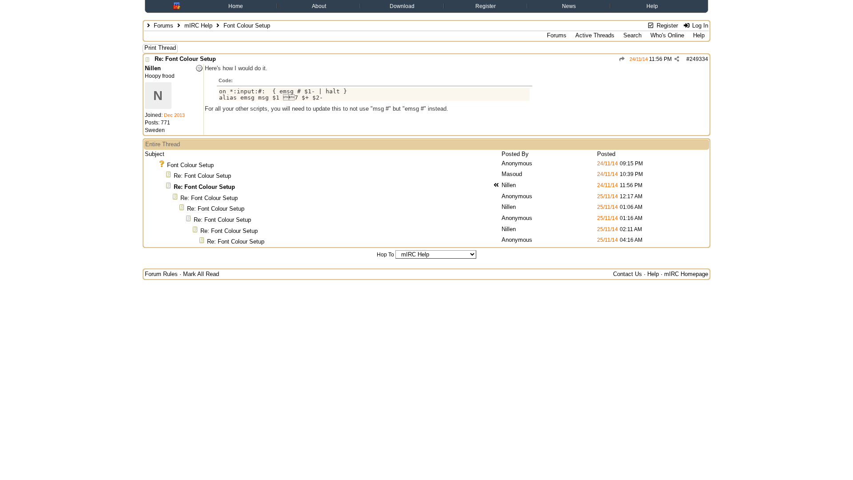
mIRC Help (198, 25)
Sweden (155, 130)
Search (632, 35)
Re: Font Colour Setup (185, 59)
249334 (699, 59)
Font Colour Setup (190, 165)
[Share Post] (677, 59)
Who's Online (667, 35)
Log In (699, 25)
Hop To (385, 255)
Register (485, 6)
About (319, 6)
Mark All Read (201, 274)
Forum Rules (161, 274)
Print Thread (160, 47)
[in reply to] (621, 59)
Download (402, 6)
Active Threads (594, 35)
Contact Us (627, 274)
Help (652, 6)
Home (235, 6)
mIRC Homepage (686, 274)
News (569, 6)
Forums (163, 25)
